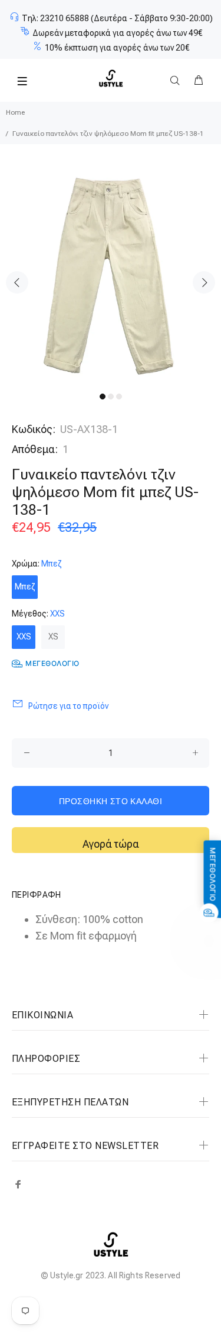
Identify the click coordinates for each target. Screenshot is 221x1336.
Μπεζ (25, 586)
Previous (17, 282)
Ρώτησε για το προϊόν (68, 706)
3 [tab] (119, 396)
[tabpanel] (110, 274)
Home (15, 112)
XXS (24, 636)
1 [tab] (102, 396)
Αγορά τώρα (111, 844)
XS (53, 636)
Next (204, 282)
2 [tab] (111, 396)
